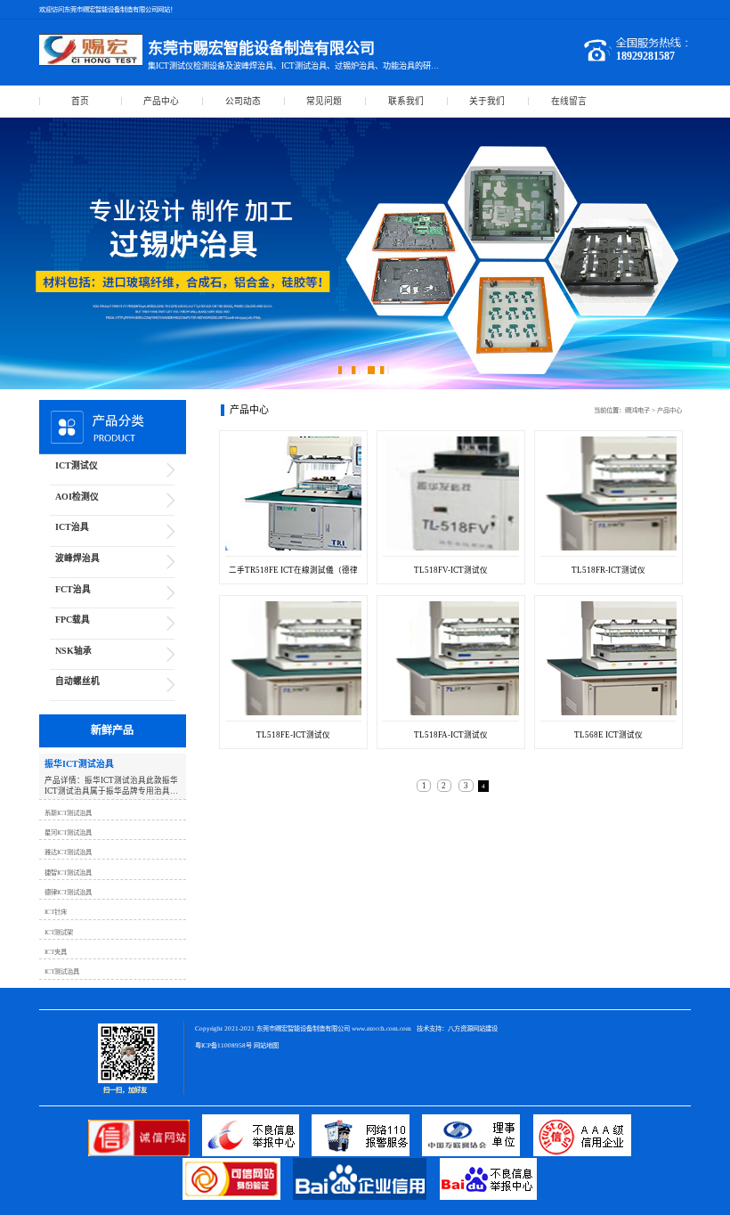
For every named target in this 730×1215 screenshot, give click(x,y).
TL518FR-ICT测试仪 (608, 570)
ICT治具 (72, 527)
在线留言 (569, 101)
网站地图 (266, 1045)
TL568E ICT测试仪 (608, 734)
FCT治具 (73, 589)
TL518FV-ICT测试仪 (451, 570)
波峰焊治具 (77, 558)
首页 (80, 101)
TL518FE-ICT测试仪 (293, 734)
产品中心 (161, 101)
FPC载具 (72, 619)
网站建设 (485, 1028)
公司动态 (243, 101)
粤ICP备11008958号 (223, 1045)
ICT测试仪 (76, 465)
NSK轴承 (73, 651)
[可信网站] (237, 1197)
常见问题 (324, 101)
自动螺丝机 (77, 681)
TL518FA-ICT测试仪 (451, 734)
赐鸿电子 (637, 410)
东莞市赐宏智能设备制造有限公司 (303, 1028)
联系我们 (406, 101)
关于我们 (487, 101)
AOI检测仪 (77, 496)
